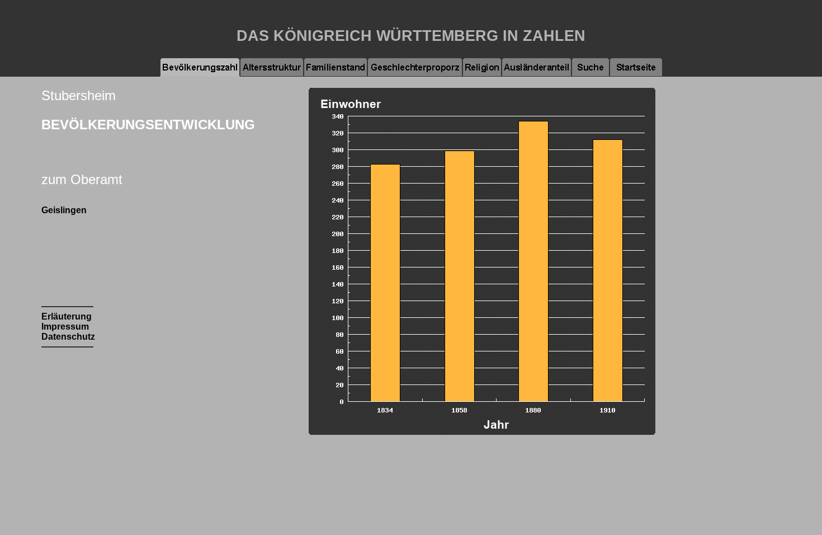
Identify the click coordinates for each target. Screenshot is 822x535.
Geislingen (64, 210)
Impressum (65, 326)
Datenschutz (68, 336)
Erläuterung (66, 316)
